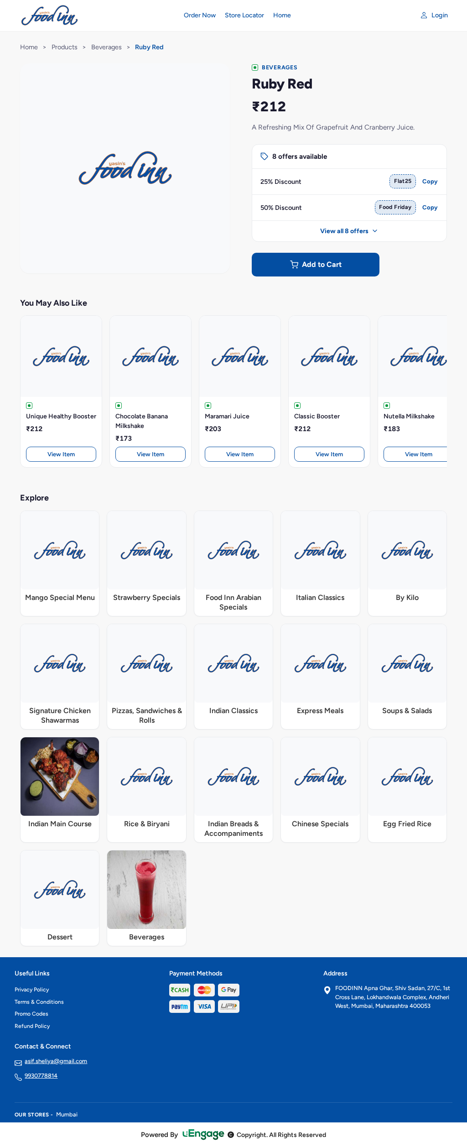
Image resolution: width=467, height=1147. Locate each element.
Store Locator (244, 15)
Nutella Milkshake (409, 416)
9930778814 (41, 1075)
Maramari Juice (227, 416)
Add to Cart (322, 264)
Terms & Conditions (39, 1002)
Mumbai (67, 1114)
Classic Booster (317, 416)
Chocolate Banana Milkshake (141, 421)
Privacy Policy (32, 989)
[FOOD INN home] (94, 15)
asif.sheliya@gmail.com (56, 1061)
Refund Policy (32, 1026)
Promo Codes (31, 1014)
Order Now (200, 15)
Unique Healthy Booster (61, 416)
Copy (430, 181)
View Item (61, 454)
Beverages (106, 47)
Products (65, 47)
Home (282, 15)
